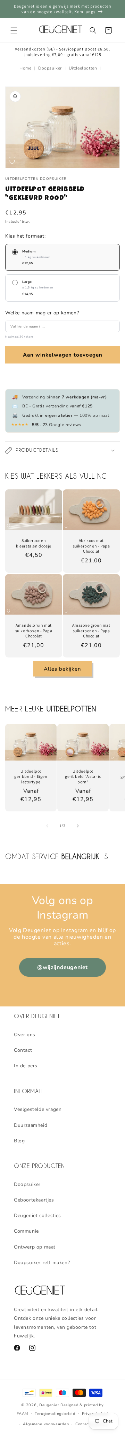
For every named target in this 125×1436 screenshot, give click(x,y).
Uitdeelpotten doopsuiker (36, 178)
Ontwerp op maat (35, 1247)
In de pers (26, 1065)
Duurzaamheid (30, 1125)
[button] (14, 30)
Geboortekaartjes (34, 1200)
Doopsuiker (50, 68)
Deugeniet (49, 1405)
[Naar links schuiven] (47, 826)
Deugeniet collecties (37, 1215)
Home (25, 68)
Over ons (24, 1034)
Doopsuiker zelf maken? (42, 1262)
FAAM (22, 1413)
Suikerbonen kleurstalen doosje (33, 543)
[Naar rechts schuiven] (77, 826)
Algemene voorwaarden (46, 1424)
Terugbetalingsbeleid (55, 1413)
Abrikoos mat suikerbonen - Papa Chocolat (91, 546)
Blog (19, 1141)
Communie (26, 1231)
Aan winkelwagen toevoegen (62, 354)
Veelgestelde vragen (37, 1109)
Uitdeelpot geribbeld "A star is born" (83, 776)
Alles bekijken (62, 668)
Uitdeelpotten (83, 68)
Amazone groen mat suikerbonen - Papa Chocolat (91, 630)
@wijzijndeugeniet (62, 967)
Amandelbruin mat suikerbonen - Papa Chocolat (33, 630)
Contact (23, 1050)
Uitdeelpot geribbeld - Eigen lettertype (30, 776)
